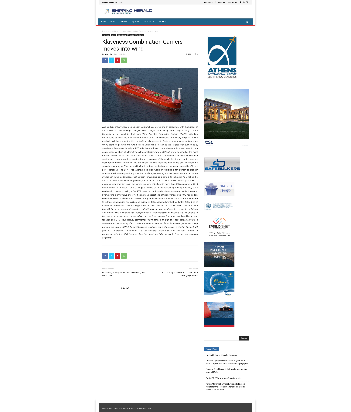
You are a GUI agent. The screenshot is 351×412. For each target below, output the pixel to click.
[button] (247, 21)
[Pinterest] (117, 60)
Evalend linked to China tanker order (221, 355)
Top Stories (139, 35)
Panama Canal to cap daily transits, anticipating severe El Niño (226, 370)
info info (108, 54)
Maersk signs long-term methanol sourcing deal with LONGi (123, 274)
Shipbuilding (122, 35)
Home (104, 31)
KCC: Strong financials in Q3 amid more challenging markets (180, 274)
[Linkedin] (243, 2)
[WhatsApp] (124, 60)
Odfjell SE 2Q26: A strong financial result (223, 378)
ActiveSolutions (145, 408)
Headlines (114, 31)
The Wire (131, 35)
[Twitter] (247, 2)
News (113, 35)
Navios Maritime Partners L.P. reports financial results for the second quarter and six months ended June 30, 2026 (225, 387)
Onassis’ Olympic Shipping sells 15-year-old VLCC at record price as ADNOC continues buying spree (227, 362)
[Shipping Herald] (129, 11)
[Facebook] (240, 2)
